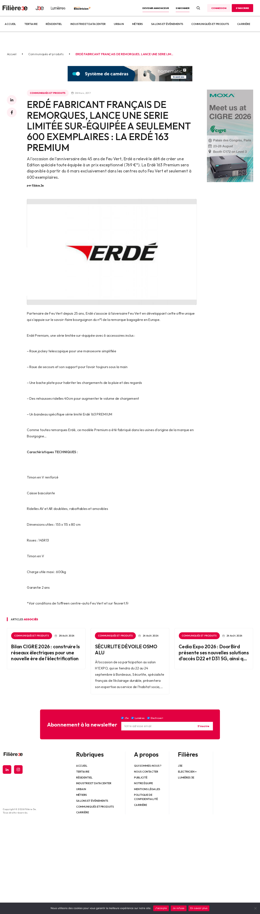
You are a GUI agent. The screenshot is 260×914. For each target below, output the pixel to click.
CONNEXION (218, 8)
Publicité (140, 777)
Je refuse (178, 908)
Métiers (137, 24)
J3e (180, 765)
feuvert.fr (121, 603)
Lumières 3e (186, 777)
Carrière (243, 24)
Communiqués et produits (210, 24)
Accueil (10, 24)
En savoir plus (199, 908)
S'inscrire (203, 726)
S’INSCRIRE (242, 8)
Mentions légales (147, 789)
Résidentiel (54, 24)
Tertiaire (30, 24)
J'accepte (161, 908)
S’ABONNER (182, 8)
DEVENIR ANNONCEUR (156, 8)
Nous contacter (146, 771)
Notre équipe (143, 783)
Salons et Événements (167, 24)
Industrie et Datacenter (88, 24)
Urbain (119, 24)
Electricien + (187, 771)
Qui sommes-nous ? (147, 765)
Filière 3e (38, 185)
